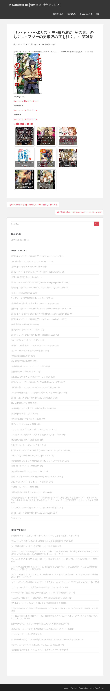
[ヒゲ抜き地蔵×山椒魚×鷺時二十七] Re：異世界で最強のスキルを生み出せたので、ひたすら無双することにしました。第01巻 (54, 617)
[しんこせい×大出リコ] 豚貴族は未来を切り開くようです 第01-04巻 (39, 587)
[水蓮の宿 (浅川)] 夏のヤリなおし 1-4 (26, 277)
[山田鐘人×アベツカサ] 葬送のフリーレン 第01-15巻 (33, 377)
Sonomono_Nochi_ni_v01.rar (26, 101)
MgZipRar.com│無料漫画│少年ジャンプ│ (35, 4)
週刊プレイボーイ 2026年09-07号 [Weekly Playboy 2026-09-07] (38, 382)
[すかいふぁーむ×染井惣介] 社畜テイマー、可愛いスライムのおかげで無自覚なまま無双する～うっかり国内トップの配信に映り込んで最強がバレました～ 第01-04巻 (54, 552)
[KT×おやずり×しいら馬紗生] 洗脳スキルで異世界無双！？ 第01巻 (39, 603)
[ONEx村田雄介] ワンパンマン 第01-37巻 (28, 419)
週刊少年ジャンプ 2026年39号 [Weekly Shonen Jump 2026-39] (37, 256)
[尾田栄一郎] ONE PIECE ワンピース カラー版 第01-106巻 (35, 387)
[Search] (96, 224)
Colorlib (82, 688)
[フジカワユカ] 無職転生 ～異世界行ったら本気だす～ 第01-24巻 (38, 434)
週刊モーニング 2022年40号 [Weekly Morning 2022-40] (34, 513)
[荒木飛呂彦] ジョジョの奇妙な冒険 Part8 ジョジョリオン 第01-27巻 (40, 461)
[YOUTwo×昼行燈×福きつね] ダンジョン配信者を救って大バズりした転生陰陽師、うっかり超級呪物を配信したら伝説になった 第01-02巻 (54, 567)
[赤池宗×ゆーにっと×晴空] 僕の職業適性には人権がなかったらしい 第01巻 (42, 629)
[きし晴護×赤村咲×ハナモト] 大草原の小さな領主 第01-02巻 (36, 546)
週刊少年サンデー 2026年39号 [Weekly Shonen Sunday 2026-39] (38, 319)
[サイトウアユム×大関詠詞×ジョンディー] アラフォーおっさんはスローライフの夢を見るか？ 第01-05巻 (55, 582)
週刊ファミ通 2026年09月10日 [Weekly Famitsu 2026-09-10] (37, 476)
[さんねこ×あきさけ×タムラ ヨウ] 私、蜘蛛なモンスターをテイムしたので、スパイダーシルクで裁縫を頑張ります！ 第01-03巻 (54, 575)
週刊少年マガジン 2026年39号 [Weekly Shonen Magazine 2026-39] (39, 287)
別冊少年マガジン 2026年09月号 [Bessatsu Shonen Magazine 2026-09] (41, 308)
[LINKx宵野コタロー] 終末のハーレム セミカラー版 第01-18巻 (37, 507)
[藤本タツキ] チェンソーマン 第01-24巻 (27, 329)
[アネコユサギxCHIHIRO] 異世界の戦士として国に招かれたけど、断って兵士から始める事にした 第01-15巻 (54, 560)
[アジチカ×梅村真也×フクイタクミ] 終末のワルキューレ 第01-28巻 (39, 392)
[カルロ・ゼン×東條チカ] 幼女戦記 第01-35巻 (30, 350)
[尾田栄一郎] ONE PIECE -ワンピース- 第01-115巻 (32, 261)
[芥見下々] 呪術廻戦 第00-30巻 (24, 293)
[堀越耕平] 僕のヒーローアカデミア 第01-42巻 (30, 366)
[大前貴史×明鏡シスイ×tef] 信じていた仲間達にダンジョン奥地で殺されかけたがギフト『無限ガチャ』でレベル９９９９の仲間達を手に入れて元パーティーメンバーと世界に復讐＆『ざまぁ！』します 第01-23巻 (55, 500)
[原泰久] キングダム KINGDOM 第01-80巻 (29, 266)
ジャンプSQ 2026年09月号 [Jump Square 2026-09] (32, 455)
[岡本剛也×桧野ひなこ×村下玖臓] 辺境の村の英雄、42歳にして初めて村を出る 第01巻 (47, 639)
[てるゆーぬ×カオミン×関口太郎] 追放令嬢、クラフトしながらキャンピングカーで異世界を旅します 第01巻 (54, 609)
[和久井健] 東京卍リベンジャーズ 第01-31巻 (29, 471)
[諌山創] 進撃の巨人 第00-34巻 (24, 403)
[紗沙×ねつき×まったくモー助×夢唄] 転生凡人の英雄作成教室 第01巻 (40, 623)
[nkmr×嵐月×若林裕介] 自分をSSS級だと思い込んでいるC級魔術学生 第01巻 (43, 592)
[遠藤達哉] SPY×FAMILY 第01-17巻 (26, 371)
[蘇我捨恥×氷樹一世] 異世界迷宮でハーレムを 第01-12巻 (35, 303)
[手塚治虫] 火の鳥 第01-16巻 (23, 356)
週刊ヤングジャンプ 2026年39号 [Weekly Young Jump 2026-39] (38, 272)
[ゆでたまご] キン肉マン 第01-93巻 (26, 424)
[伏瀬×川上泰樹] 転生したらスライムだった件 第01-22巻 (35, 345)
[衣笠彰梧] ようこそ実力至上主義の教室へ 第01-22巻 (33, 408)
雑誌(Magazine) (86, 14)
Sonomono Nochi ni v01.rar (25, 110)
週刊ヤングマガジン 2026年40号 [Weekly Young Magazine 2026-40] (40, 282)
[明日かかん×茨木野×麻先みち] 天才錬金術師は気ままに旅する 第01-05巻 (42, 541)
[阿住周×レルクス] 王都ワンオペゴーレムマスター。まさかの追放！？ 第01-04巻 (45, 535)
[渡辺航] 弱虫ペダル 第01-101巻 (24, 413)
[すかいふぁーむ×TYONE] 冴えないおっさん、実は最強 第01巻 (37, 644)
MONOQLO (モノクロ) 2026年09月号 (27, 466)
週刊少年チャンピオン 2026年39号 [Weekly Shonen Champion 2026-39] (41, 314)
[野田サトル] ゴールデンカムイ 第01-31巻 (28, 445)
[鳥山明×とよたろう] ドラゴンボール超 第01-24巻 (32, 481)
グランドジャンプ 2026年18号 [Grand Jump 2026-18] (33, 429)
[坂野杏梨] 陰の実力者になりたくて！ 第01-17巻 (31, 492)
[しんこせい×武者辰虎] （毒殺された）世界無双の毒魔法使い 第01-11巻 (41, 598)
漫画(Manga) (58, 14)
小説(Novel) (71, 14)
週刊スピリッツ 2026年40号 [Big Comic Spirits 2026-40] (35, 335)
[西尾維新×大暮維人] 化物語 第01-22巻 (27, 440)
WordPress (99, 688)
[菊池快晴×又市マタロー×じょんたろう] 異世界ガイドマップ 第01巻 (39, 650)
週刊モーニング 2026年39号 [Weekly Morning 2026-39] (34, 398)
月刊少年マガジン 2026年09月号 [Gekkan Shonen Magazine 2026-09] (40, 450)
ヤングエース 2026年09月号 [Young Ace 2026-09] (32, 298)
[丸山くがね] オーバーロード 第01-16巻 (27, 340)
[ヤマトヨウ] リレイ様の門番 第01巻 (26, 634)
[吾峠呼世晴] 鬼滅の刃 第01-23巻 (25, 324)
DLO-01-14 (16, 518)
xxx (97, 14)
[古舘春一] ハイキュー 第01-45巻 (25, 487)
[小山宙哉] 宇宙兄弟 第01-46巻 (24, 361)
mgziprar (36, 44)
